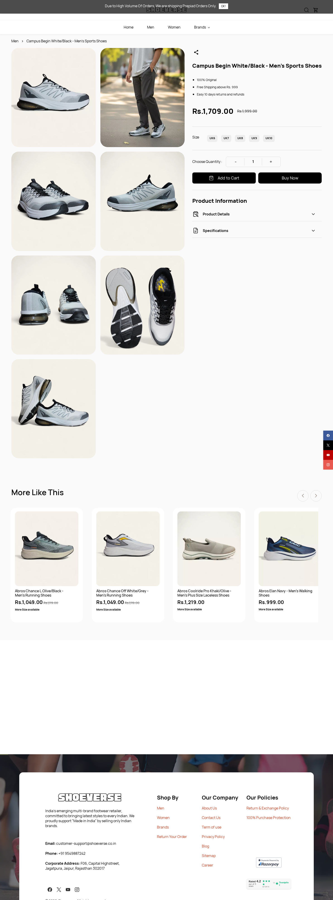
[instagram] (328, 465)
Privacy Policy (213, 836)
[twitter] (328, 445)
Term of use (211, 827)
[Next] (316, 495)
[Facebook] (49, 889)
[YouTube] (68, 889)
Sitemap (209, 855)
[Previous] (303, 495)
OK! (223, 6)
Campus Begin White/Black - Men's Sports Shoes (67, 40)
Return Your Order (172, 836)
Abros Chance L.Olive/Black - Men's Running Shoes (39, 593)
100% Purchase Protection (268, 817)
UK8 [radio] (240, 138)
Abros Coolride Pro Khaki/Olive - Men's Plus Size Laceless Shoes (204, 593)
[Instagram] (77, 889)
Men (15, 40)
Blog (205, 846)
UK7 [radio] (226, 138)
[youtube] (328, 455)
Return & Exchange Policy (267, 808)
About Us (209, 808)
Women (163, 817)
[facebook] (328, 435)
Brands (163, 827)
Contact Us (211, 817)
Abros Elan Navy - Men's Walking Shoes (285, 593)
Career (207, 865)
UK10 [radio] (268, 138)
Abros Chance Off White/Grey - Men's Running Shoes (122, 593)
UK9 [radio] (254, 138)
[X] (59, 889)
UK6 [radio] (212, 138)
